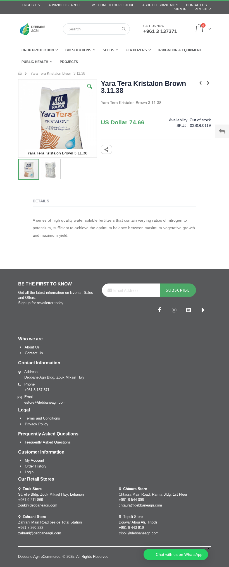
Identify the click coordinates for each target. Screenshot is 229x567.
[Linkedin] (188, 310)
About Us (32, 347)
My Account (34, 460)
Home (20, 73)
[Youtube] (203, 310)
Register (203, 9)
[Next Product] (208, 83)
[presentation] (45, 202)
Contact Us (196, 5)
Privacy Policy (36, 424)
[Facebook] (159, 310)
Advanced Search (64, 5)
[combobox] (96, 29)
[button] (90, 90)
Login (29, 472)
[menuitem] (68, 62)
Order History (35, 466)
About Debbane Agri (160, 5)
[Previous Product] (200, 83)
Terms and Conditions (42, 418)
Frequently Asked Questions (48, 442)
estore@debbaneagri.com (45, 402)
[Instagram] (174, 310)
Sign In (180, 9)
